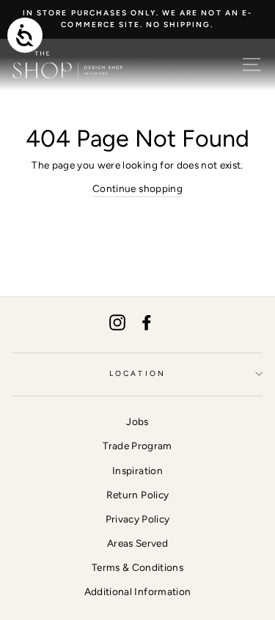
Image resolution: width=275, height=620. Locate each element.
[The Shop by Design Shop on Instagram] (117, 322)
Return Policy (137, 495)
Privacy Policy (138, 519)
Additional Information (137, 591)
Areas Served (137, 543)
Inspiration (137, 470)
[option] (137, 19)
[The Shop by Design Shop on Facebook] (147, 322)
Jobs (137, 421)
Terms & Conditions (137, 567)
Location (137, 373)
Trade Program (137, 445)
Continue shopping (137, 188)
